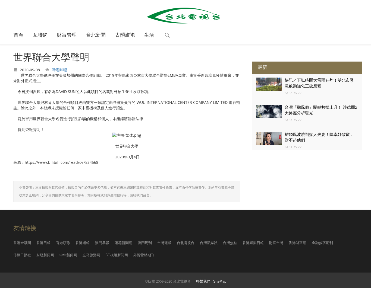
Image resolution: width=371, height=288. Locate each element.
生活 (149, 35)
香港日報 (43, 243)
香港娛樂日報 (253, 243)
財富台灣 (276, 243)
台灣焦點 (230, 243)
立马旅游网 (91, 255)
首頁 (18, 35)
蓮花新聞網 (123, 243)
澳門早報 (102, 243)
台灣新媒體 (209, 243)
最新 (262, 67)
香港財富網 (297, 243)
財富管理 (67, 35)
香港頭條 (63, 243)
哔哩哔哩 (59, 70)
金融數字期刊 (322, 243)
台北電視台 (185, 243)
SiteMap (219, 281)
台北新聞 (96, 35)
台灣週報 (164, 243)
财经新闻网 (45, 255)
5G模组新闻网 (117, 255)
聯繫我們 (203, 281)
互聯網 (40, 35)
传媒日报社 (22, 255)
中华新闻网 (68, 255)
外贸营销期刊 (144, 255)
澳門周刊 (145, 243)
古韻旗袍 (125, 35)
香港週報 (83, 243)
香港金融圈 (22, 243)
